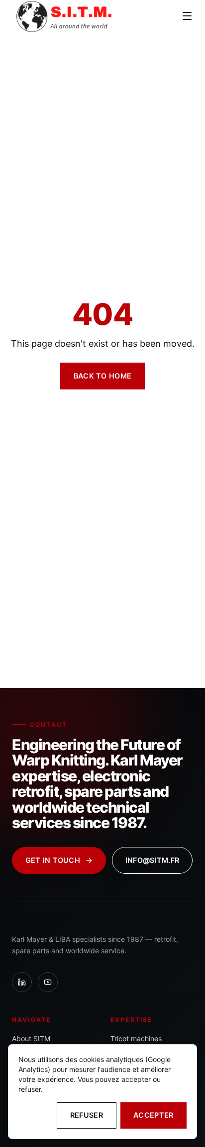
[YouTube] (48, 982)
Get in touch (52, 860)
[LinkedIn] (22, 982)
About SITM (31, 1038)
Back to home (102, 376)
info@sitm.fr (152, 860)
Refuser (86, 1115)
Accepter (153, 1115)
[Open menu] (187, 16)
